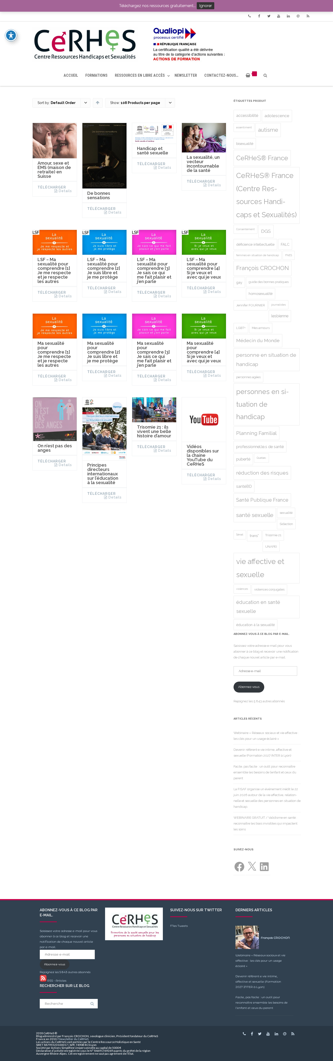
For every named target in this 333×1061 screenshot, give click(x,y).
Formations (96, 75)
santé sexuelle (254, 515)
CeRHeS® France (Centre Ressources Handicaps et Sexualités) (266, 195)
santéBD (244, 486)
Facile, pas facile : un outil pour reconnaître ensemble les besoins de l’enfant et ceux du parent (265, 772)
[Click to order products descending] (97, 102)
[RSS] (308, 16)
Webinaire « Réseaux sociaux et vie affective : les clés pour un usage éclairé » (260, 960)
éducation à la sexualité (255, 625)
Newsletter (186, 75)
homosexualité (261, 293)
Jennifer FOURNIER (250, 305)
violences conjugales (269, 589)
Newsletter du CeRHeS (73, 1039)
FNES (288, 255)
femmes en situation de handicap (257, 255)
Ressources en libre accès (140, 75)
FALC (285, 244)
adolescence (276, 115)
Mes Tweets (179, 926)
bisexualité (244, 143)
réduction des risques (262, 473)
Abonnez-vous (248, 687)
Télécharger (52, 187)
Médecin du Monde (258, 340)
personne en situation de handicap (266, 359)
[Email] (298, 16)
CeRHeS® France (262, 158)
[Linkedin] (288, 16)
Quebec (261, 457)
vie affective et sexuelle (260, 568)
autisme (268, 130)
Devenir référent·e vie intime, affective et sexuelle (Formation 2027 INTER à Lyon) (258, 981)
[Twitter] (269, 16)
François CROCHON (262, 268)
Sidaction (286, 524)
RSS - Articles (56, 980)
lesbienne (279, 316)
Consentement (245, 229)
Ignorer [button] (205, 5)
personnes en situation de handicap (262, 404)
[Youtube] (279, 16)
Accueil (71, 75)
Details (65, 191)
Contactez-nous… (221, 75)
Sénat (239, 534)
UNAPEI (271, 546)
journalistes (278, 304)
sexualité (286, 513)
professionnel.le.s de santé (260, 446)
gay (239, 282)
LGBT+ (240, 328)
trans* (254, 536)
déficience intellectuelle (255, 244)
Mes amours (261, 328)
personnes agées (248, 377)
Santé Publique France (262, 500)
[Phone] (249, 16)
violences (242, 588)
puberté (243, 459)
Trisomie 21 (273, 535)
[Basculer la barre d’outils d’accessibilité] (11, 35)
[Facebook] (259, 16)
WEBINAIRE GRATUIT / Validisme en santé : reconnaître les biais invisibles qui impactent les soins (265, 823)
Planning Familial (256, 433)
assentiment (244, 127)
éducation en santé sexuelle (258, 606)
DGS (266, 231)
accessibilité (247, 115)
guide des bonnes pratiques (269, 282)
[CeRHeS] (166, 43)
